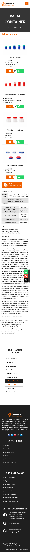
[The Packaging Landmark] (8, 4)
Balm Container (12, 384)
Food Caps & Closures (12, 392)
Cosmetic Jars (10, 373)
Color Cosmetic (10, 359)
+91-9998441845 (14, 523)
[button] (26, 3)
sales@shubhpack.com (15, 532)
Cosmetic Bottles (11, 366)
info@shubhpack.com (15, 530)
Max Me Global (24, 549)
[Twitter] (12, 435)
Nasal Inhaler (11, 388)
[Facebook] (9, 435)
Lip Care (8, 362)
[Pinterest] (15, 435)
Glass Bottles (10, 370)
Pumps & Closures (11, 377)
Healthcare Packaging (12, 381)
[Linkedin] (21, 435)
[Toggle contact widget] (29, 276)
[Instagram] (18, 435)
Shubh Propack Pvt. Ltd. (14, 546)
